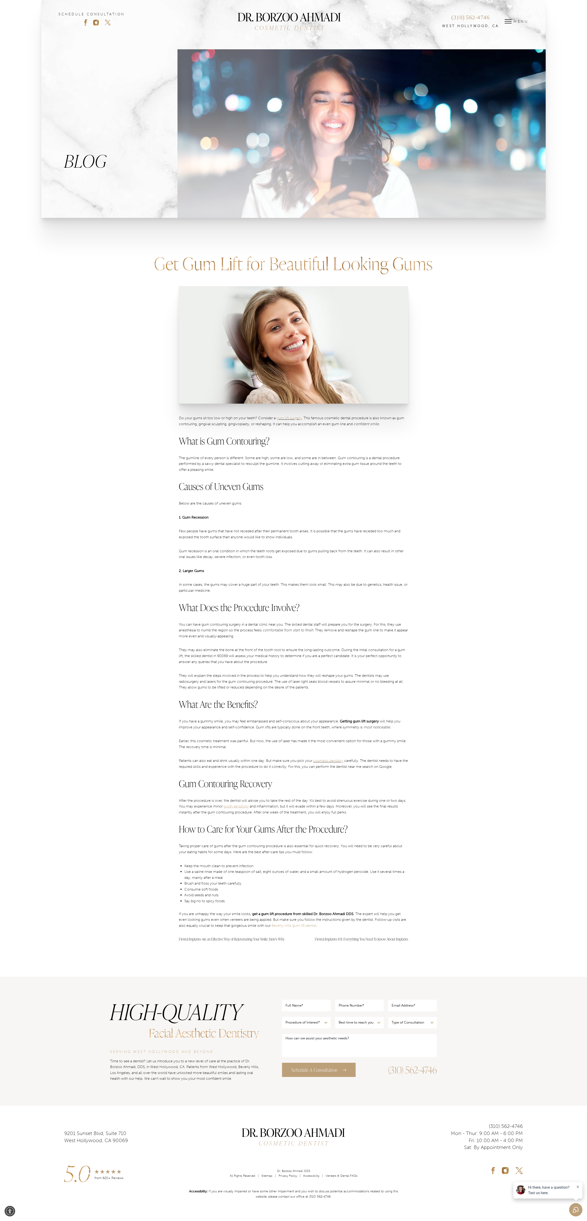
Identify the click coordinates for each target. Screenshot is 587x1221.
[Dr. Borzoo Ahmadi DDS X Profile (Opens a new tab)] (519, 1170)
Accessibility (311, 1175)
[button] (10, 1211)
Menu (521, 21)
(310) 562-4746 (470, 17)
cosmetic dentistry (328, 760)
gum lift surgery (289, 418)
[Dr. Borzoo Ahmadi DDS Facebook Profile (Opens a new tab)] (88, 22)
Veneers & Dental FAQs (341, 1175)
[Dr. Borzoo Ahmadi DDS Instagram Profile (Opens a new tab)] (98, 22)
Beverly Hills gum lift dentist (293, 925)
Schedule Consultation (91, 14)
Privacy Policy (288, 1175)
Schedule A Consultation (314, 1070)
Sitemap (266, 1175)
